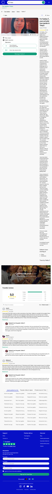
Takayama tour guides (20, 410)
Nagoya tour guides (9, 414)
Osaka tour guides (31, 393)
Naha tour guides (43, 397)
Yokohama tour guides (9, 404)
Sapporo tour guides (20, 404)
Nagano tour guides (43, 410)
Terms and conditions (19, 489)
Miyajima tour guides (9, 417)
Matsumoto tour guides (43, 424)
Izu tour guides (7, 410)
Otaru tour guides (31, 417)
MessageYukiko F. (20, 54)
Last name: (5, 461)
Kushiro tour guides (32, 424)
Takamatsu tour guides (9, 421)
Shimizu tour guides (32, 400)
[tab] (12, 390)
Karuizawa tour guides (43, 414)
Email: (4, 466)
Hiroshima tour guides (43, 393)
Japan (13, 11)
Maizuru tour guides (32, 421)
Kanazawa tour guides (9, 400)
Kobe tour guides (8, 397)
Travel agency (27, 435)
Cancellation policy (33, 489)
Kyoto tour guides (8, 393)
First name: (5, 456)
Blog (41, 435)
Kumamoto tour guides (43, 421)
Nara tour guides (20, 400)
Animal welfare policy (44, 443)
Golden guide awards (44, 438)
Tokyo (18, 11)
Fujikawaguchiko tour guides (43, 400)
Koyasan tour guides (32, 414)
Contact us (5, 438)
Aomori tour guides (20, 417)
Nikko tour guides (31, 404)
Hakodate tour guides (32, 410)
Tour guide (26, 438)
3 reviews (12, 298)
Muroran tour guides (43, 417)
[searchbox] (14, 305)
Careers (42, 446)
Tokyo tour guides (20, 393)
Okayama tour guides (43, 407)
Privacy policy (26, 489)
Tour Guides (7, 11)
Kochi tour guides (31, 407)
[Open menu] (49, 2)
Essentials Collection (44, 441)
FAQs (4, 435)
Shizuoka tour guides (20, 407)
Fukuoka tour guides (9, 407)
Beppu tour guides (20, 414)
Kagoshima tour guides (43, 404)
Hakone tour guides (20, 397)
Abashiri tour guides (9, 424)
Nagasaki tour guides (32, 397)
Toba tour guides (20, 424)
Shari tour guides (20, 421)
